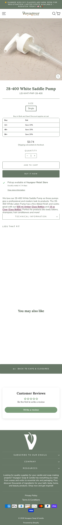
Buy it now (31, 174)
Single (31, 108)
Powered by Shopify (31, 523)
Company (30, 461)
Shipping (21, 145)
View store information (16, 190)
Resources (30, 468)
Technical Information (31, 216)
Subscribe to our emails (30, 455)
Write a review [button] (31, 409)
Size (31, 103)
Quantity (31, 151)
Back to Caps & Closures (33, 369)
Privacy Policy (31, 495)
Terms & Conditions (31, 499)
